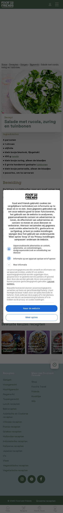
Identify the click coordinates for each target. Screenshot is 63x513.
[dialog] (31, 256)
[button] (31, 265)
